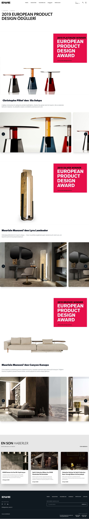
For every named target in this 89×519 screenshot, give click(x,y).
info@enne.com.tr (7, 507)
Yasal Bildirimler (6, 514)
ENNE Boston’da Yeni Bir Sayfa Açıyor (14, 472)
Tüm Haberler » (84, 446)
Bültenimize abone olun (53, 501)
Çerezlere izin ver (84, 516)
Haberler (13, 10)
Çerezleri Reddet (77, 516)
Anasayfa (6, 10)
